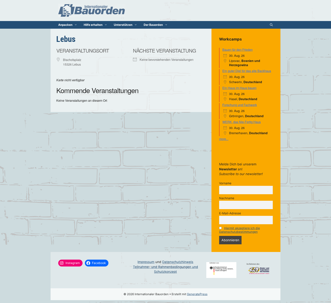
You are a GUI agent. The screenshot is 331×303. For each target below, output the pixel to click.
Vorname (225, 183)
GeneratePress (197, 294)
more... (223, 139)
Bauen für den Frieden (237, 49)
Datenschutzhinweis (177, 262)
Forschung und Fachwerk (239, 105)
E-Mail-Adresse (230, 213)
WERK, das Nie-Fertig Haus (241, 122)
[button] (271, 25)
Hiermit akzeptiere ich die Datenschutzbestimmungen (239, 230)
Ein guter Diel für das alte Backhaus (246, 71)
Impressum (146, 262)
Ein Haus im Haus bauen (239, 88)
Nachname (226, 198)
